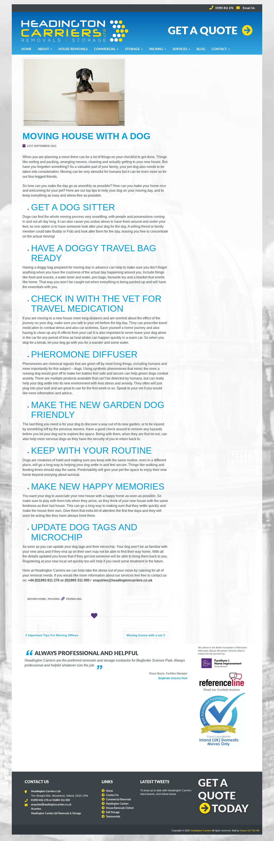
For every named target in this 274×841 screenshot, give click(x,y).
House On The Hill (249, 830)
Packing (156, 49)
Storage (133, 49)
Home (26, 49)
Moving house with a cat (145, 635)
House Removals (73, 49)
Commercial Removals (118, 799)
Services (180, 49)
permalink (74, 599)
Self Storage (112, 812)
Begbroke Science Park (172, 678)
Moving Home (36, 599)
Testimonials (113, 816)
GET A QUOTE (203, 31)
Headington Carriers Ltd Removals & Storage (56, 813)
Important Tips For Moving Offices (52, 635)
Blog (201, 49)
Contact (220, 49)
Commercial (105, 49)
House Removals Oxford (120, 808)
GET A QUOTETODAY (223, 796)
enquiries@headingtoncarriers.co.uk (51, 804)
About (44, 49)
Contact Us (112, 795)
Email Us (248, 8)
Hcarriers (36, 809)
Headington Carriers (117, 803)
